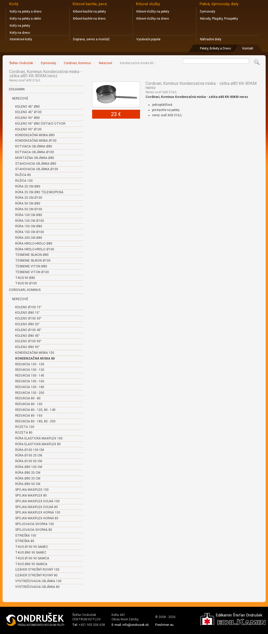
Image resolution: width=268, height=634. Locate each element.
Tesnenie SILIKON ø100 (33, 260)
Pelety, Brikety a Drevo (215, 48)
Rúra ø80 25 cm (27, 473)
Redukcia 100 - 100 (29, 364)
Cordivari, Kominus (25, 290)
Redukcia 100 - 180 (29, 387)
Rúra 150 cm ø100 (29, 232)
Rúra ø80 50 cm (27, 484)
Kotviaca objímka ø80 (33, 146)
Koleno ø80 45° (27, 336)
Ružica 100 (24, 181)
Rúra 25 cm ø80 (27, 186)
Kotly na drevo (20, 33)
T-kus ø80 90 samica (31, 564)
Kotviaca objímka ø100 (34, 152)
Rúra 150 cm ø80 (28, 226)
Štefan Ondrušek (21, 63)
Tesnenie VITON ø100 (32, 272)
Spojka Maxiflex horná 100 (37, 512)
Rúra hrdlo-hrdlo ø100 (34, 249)
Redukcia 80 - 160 (28, 415)
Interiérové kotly (21, 39)
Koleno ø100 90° (28, 341)
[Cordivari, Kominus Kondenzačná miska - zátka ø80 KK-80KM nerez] (116, 94)
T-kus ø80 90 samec (30, 552)
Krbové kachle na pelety (89, 11)
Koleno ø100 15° (28, 307)
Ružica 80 (23, 175)
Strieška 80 (24, 541)
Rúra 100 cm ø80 (28, 215)
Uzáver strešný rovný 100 (37, 569)
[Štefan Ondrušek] (35, 619)
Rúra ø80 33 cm (27, 478)
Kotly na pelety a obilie (25, 18)
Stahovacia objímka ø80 (35, 164)
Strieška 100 (25, 535)
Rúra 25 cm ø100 (28, 198)
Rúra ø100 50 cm (28, 461)
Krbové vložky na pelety (152, 11)
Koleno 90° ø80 (27, 118)
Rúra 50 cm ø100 (28, 209)
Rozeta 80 (23, 432)
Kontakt (247, 48)
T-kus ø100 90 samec (31, 547)
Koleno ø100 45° (28, 330)
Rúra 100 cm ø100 (29, 221)
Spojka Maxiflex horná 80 (36, 518)
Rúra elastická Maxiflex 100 (39, 438)
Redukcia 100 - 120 (29, 370)
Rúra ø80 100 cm (28, 467)
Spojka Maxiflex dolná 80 (36, 507)
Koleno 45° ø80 (27, 106)
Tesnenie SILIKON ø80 (32, 255)
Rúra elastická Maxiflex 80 (38, 444)
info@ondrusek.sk (135, 625)
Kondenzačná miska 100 (34, 353)
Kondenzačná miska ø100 (36, 140)
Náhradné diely (210, 39)
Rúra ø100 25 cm (28, 455)
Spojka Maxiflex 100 (32, 490)
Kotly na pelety (20, 25)
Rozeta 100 (24, 427)
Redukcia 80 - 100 (28, 404)
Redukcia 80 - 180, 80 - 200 (35, 421)
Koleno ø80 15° (27, 313)
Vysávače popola (148, 39)
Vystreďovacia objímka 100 (38, 581)
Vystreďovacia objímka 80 (37, 587)
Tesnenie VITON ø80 (31, 266)
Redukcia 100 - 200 (29, 393)
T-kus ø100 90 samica (32, 558)
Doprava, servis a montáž (91, 39)
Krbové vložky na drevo (152, 18)
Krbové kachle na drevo (89, 18)
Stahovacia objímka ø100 (36, 169)
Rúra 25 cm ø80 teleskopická (39, 192)
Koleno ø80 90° (27, 347)
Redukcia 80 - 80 (28, 398)
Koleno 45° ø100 (28, 112)
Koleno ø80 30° (27, 324)
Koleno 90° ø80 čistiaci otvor (40, 123)
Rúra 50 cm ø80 (27, 203)
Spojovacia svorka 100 (34, 524)
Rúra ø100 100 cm (29, 450)
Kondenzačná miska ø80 (35, 135)
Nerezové (20, 98)
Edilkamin (17, 89)
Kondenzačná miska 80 (35, 358)
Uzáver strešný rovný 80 (36, 575)
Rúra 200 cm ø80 (28, 238)
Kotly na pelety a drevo (25, 11)
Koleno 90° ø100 (28, 129)
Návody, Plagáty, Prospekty (219, 18)
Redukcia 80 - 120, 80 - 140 (35, 410)
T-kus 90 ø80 (25, 278)
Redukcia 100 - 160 (29, 381)
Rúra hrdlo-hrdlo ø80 (33, 243)
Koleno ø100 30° (28, 318)
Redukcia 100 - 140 (29, 375)
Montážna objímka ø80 (34, 158)
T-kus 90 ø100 (26, 283)
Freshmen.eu (164, 625)
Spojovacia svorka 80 (33, 530)
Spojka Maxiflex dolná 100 (37, 501)
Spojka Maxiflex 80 (31, 495)
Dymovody (207, 11)
